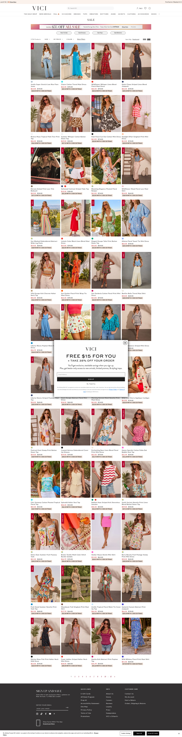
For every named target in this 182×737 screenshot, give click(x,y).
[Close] (179, 733)
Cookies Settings (126, 733)
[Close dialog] (125, 343)
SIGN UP (91, 379)
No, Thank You (91, 384)
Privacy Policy (113, 389)
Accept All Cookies (153, 733)
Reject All (139, 733)
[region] (91, 733)
